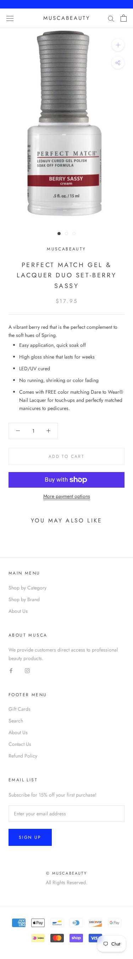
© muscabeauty (66, 873)
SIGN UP (30, 837)
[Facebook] (11, 670)
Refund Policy (23, 755)
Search (16, 720)
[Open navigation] (9, 18)
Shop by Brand (24, 599)
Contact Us (20, 744)
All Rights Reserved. (66, 882)
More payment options (66, 496)
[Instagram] (27, 670)
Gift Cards (20, 709)
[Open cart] (124, 18)
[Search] (111, 18)
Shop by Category (27, 587)
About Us (18, 611)
